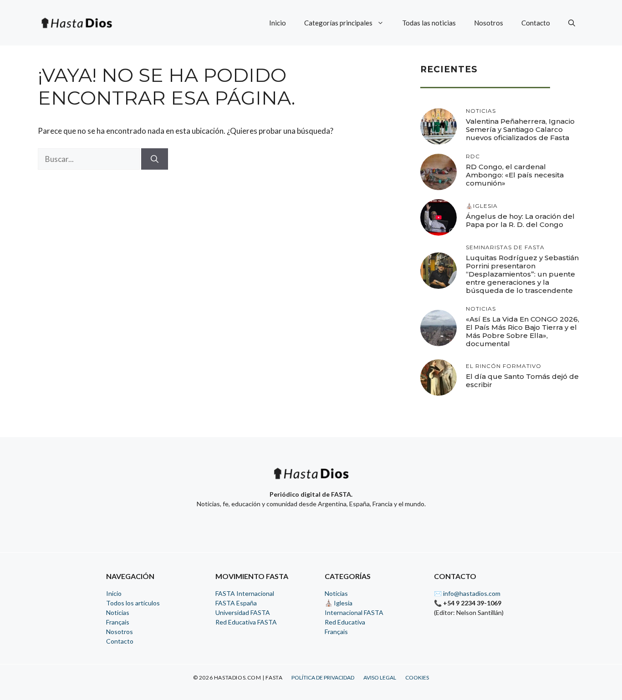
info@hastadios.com (471, 593)
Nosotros (488, 23)
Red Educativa (345, 622)
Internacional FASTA (354, 612)
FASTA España (236, 603)
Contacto (535, 23)
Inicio (277, 23)
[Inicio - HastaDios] (311, 479)
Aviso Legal (379, 677)
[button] (571, 22)
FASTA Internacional (244, 593)
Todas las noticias (429, 23)
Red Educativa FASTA (246, 622)
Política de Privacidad (322, 677)
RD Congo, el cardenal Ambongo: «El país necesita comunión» (515, 174)
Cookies (417, 677)
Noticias (117, 612)
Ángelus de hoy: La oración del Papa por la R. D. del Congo (520, 220)
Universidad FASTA (242, 612)
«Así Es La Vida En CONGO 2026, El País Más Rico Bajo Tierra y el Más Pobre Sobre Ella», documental (522, 331)
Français (117, 622)
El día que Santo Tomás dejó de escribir (522, 380)
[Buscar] (154, 159)
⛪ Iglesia (338, 603)
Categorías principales (338, 23)
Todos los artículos (133, 603)
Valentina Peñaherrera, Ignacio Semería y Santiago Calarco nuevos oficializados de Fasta (520, 129)
